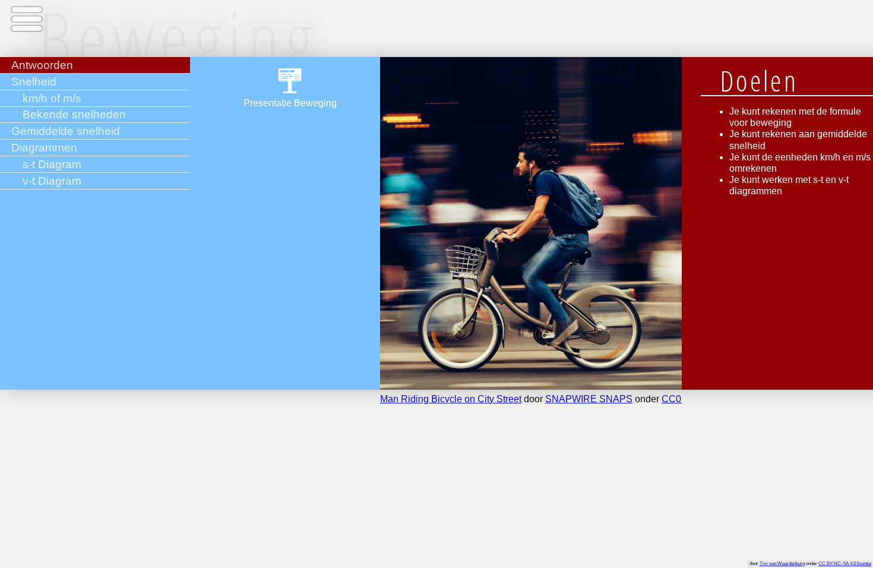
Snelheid (33, 81)
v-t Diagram (52, 181)
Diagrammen (44, 147)
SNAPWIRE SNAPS (588, 399)
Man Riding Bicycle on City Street (450, 399)
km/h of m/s (52, 98)
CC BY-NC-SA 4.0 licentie (844, 563)
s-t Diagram (52, 164)
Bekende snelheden (74, 114)
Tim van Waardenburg (782, 563)
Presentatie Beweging (290, 103)
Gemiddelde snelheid (65, 131)
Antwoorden (42, 65)
